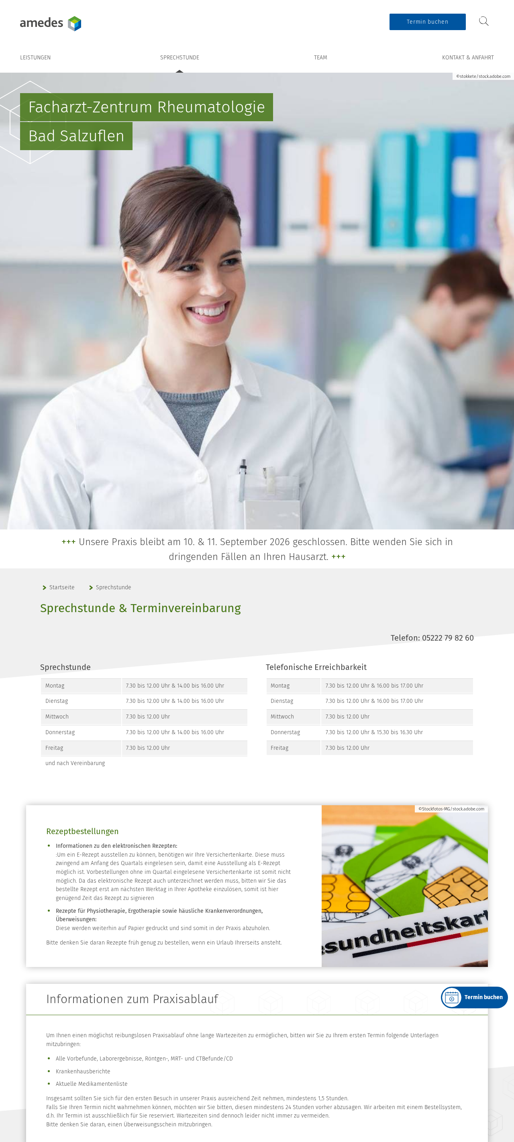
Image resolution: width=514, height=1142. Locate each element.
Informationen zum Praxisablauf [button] (132, 999)
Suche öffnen (484, 21)
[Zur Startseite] (70, 23)
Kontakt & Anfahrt (468, 57)
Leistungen (35, 57)
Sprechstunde (179, 57)
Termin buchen (427, 21)
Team (320, 57)
